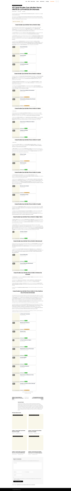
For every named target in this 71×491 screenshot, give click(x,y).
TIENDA (29, 1)
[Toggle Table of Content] (21, 21)
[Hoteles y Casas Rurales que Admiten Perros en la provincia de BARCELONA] (19, 442)
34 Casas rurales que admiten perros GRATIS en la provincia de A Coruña (37, 398)
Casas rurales (52, 1)
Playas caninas (33, 1)
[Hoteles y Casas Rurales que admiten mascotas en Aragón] (19, 421)
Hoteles (37, 1)
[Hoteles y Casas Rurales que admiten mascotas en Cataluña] (35, 421)
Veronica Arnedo (14, 11)
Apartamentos (42, 1)
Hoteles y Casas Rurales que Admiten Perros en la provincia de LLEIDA (17, 398)
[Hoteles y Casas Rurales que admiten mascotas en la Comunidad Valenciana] (35, 442)
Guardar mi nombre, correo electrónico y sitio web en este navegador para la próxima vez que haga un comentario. (27, 479)
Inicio (26, 1)
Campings (47, 1)
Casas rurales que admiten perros (17, 5)
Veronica (13, 433)
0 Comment (23, 11)
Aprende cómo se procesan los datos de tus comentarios (26, 484)
